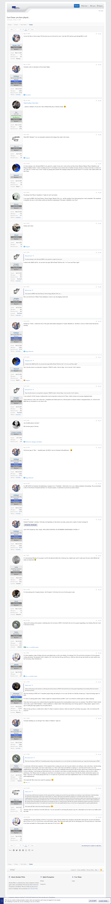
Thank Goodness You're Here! (31, 103)
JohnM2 (16, 664)
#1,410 (99, 321)
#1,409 (99, 287)
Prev (12, 29)
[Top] (99, 870)
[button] (88, 6)
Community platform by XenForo (23, 897)
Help (96, 870)
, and (33, 442)
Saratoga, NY (19, 58)
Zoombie (10, 20)
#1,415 (99, 483)
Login (73, 881)
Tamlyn (16, 632)
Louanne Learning (16, 432)
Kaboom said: (28, 290)
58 (28, 29)
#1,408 (99, 252)
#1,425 (99, 817)
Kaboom (16, 204)
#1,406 (99, 192)
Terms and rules (81, 870)
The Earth (19, 279)
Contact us (43, 884)
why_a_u (16, 146)
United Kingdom (20, 583)
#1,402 (99, 64)
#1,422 (99, 718)
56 (23, 29)
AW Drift (12, 870)
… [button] (17, 29)
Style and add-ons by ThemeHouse (47, 897)
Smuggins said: (28, 360)
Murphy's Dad (16, 45)
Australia (20, 647)
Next (32, 29)
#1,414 (99, 447)
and (32, 647)
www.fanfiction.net (20, 94)
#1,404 (99, 134)
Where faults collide (21, 712)
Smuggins (16, 264)
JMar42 (16, 235)
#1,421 (99, 682)
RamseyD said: (28, 256)
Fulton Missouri (20, 614)
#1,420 (99, 653)
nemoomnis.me (19, 281)
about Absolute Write (33, 888)
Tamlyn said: (28, 685)
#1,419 (99, 620)
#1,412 (99, 386)
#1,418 (99, 589)
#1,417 (99, 555)
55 (20, 29)
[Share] (96, 34)
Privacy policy (90, 870)
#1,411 (99, 357)
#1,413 (99, 420)
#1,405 (99, 163)
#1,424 (99, 788)
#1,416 (99, 519)
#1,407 (99, 223)
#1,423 (99, 754)
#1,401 (99, 34)
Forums (42, 881)
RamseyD (16, 175)
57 (25, 29)
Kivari (16, 601)
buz (16, 112)
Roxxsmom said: (29, 757)
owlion (16, 567)
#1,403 (99, 100)
